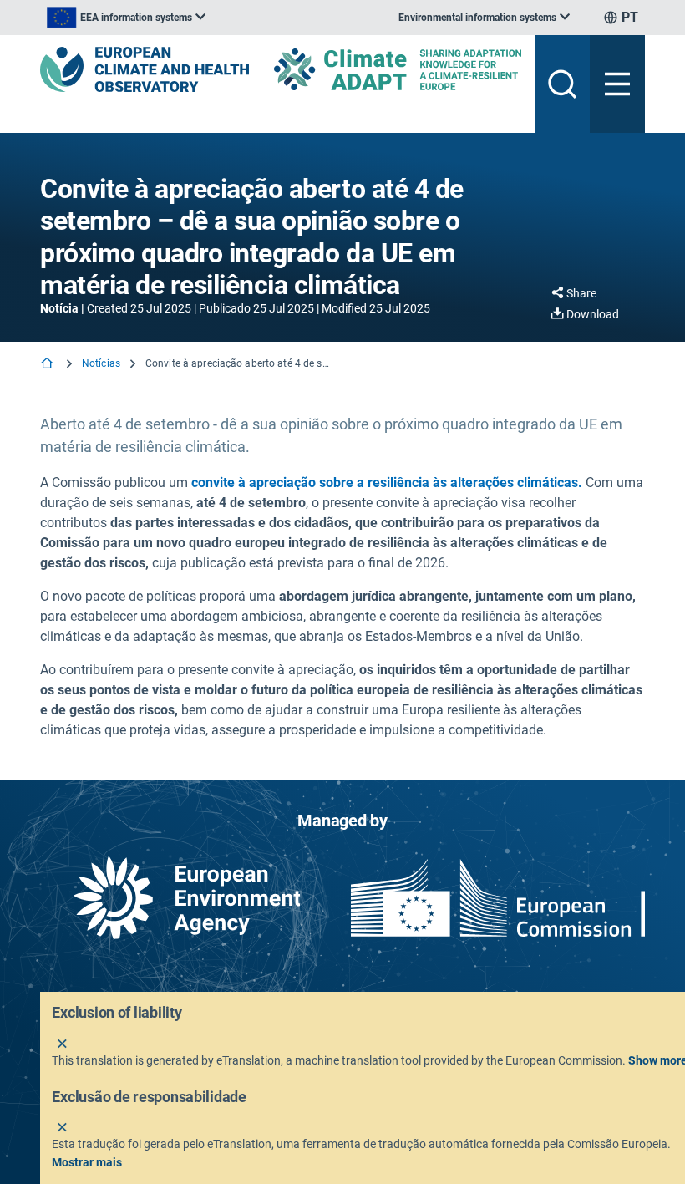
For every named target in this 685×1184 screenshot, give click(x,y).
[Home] (48, 364)
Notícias (101, 363)
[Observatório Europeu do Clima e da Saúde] (144, 69)
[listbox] (126, 17)
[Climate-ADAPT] (397, 68)
